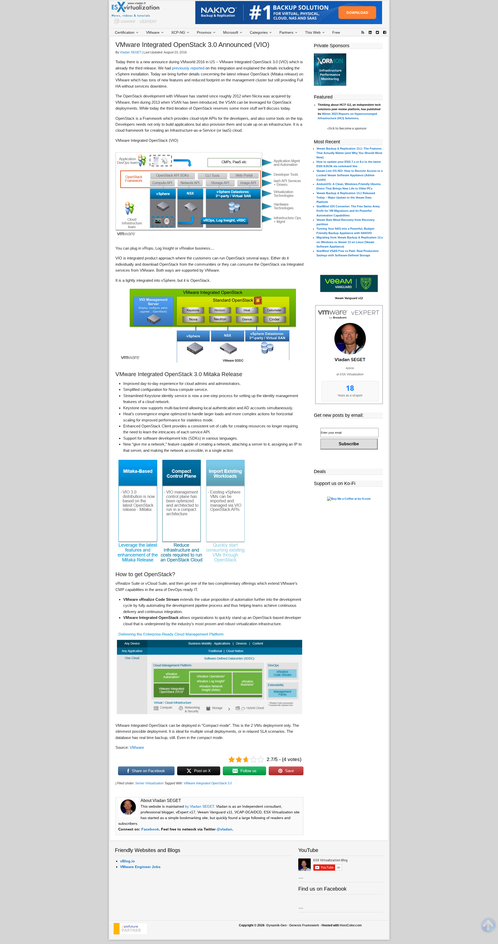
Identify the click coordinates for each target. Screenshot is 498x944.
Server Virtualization (149, 783)
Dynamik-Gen (276, 925)
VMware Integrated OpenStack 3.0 (208, 783)
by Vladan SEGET (199, 806)
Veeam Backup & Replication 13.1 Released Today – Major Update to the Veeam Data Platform (345, 197)
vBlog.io (127, 861)
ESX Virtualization (137, 14)
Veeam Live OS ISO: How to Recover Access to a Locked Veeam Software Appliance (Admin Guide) (349, 175)
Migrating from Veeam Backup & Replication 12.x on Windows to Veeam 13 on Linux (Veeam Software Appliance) (349, 242)
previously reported (188, 68)
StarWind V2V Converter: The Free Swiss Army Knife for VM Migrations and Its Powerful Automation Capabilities (348, 211)
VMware (137, 747)
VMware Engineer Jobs (140, 867)
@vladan (224, 829)
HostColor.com (351, 925)
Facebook (150, 829)
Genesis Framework (304, 925)
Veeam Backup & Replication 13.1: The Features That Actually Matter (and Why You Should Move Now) (349, 153)
